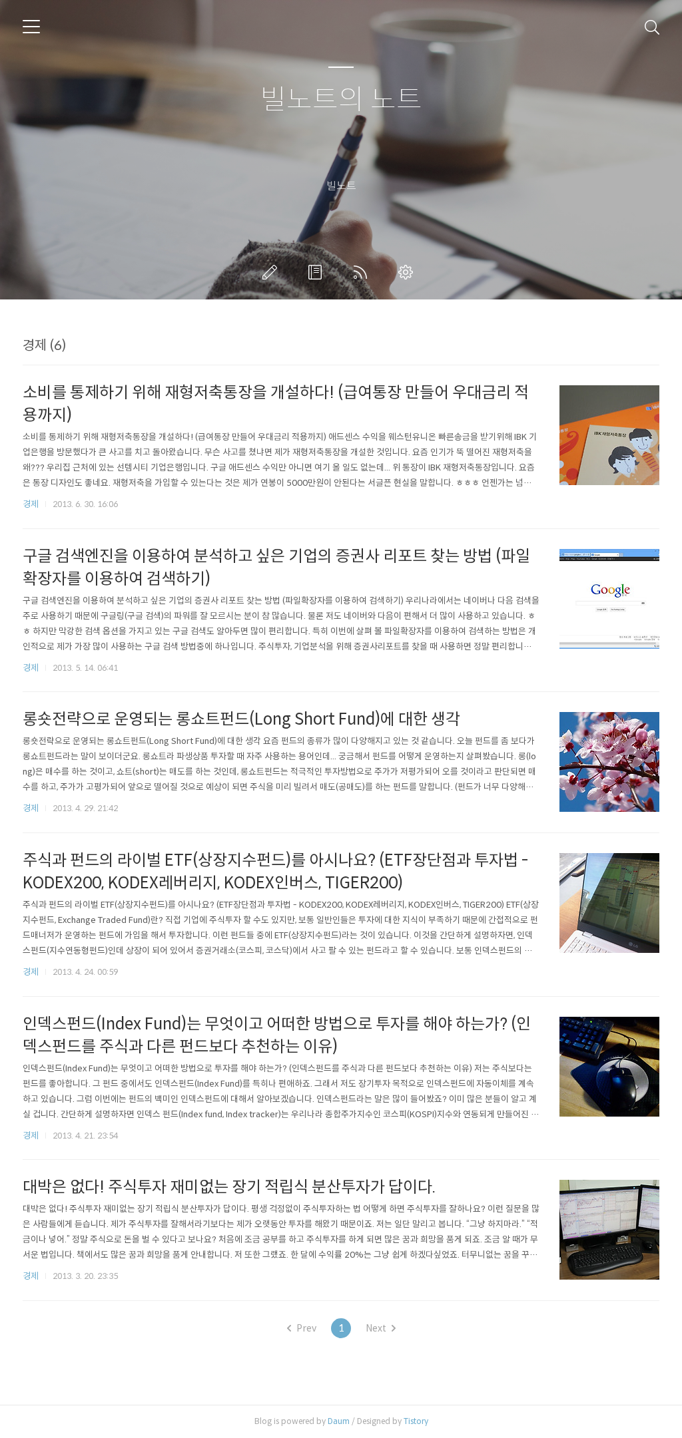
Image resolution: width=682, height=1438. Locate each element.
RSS (363, 272)
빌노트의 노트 (341, 100)
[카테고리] (31, 26)
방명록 (318, 272)
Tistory (416, 1421)
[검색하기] (652, 26)
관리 (408, 272)
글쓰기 (272, 272)
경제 (31, 504)
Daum (339, 1421)
